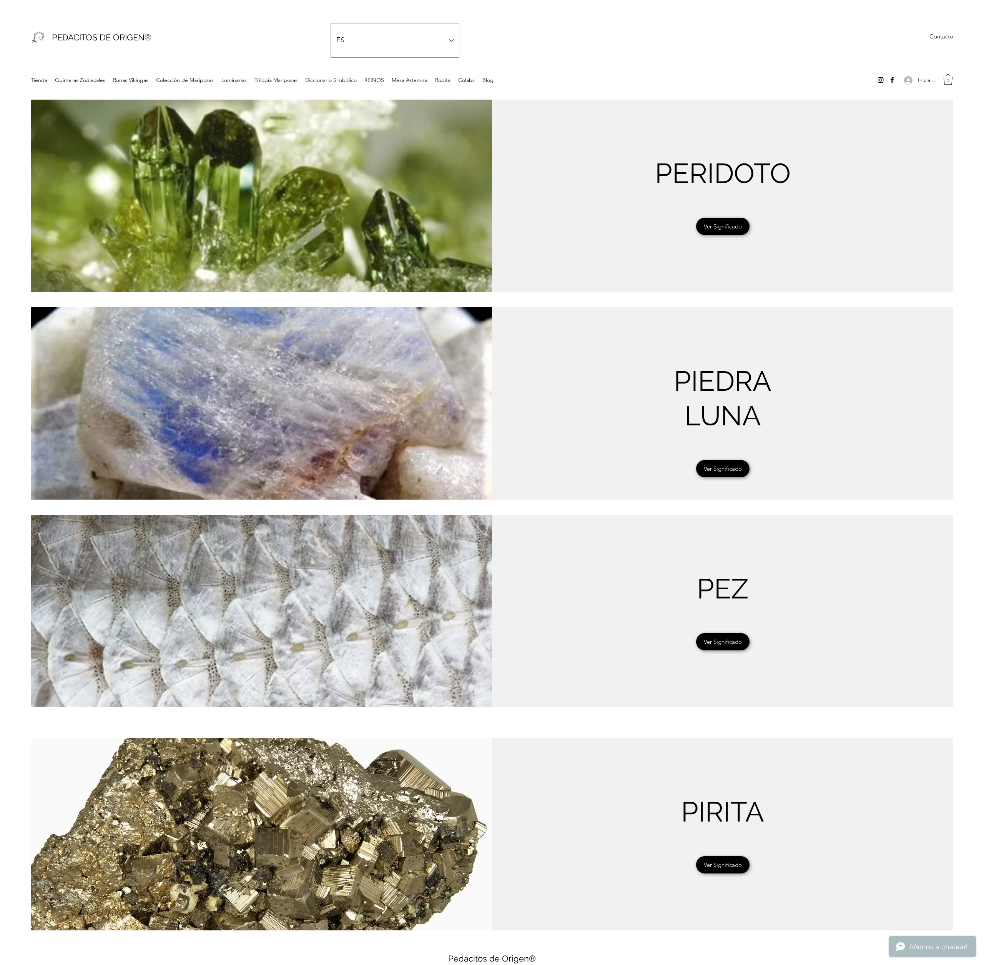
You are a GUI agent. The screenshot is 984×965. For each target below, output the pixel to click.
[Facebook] (892, 80)
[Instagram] (880, 80)
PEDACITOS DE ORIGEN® (101, 37)
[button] (948, 79)
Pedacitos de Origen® (492, 958)
